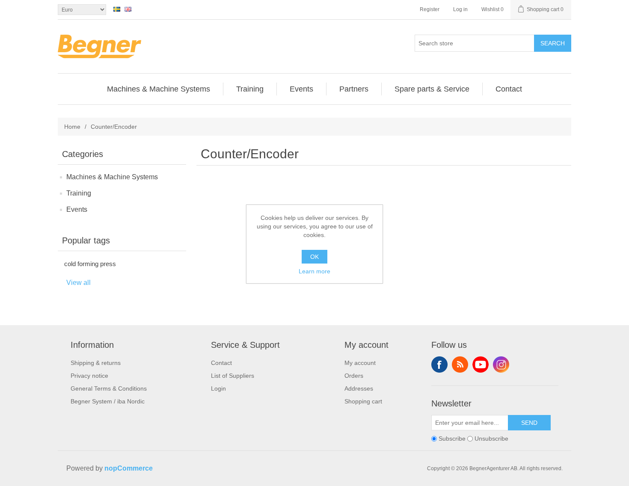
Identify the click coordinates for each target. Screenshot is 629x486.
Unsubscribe (491, 438)
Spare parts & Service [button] (432, 89)
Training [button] (250, 89)
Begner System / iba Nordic (108, 401)
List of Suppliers (232, 375)
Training (78, 193)
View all (78, 282)
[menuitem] (158, 89)
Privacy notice (89, 375)
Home (72, 126)
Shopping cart (363, 401)
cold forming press (90, 263)
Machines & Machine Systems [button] (158, 89)
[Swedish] (117, 9)
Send (529, 422)
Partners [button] (353, 89)
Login (218, 388)
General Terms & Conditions (109, 388)
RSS (460, 364)
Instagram (501, 364)
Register (429, 9)
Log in (460, 9)
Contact (221, 362)
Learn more (314, 271)
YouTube (480, 364)
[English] (128, 9)
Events (76, 209)
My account (360, 362)
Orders (353, 375)
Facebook (439, 364)
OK (314, 256)
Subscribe (452, 438)
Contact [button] (508, 89)
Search (552, 43)
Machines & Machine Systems (112, 177)
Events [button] (301, 89)
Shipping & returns (96, 362)
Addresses (358, 388)
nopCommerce (128, 468)
